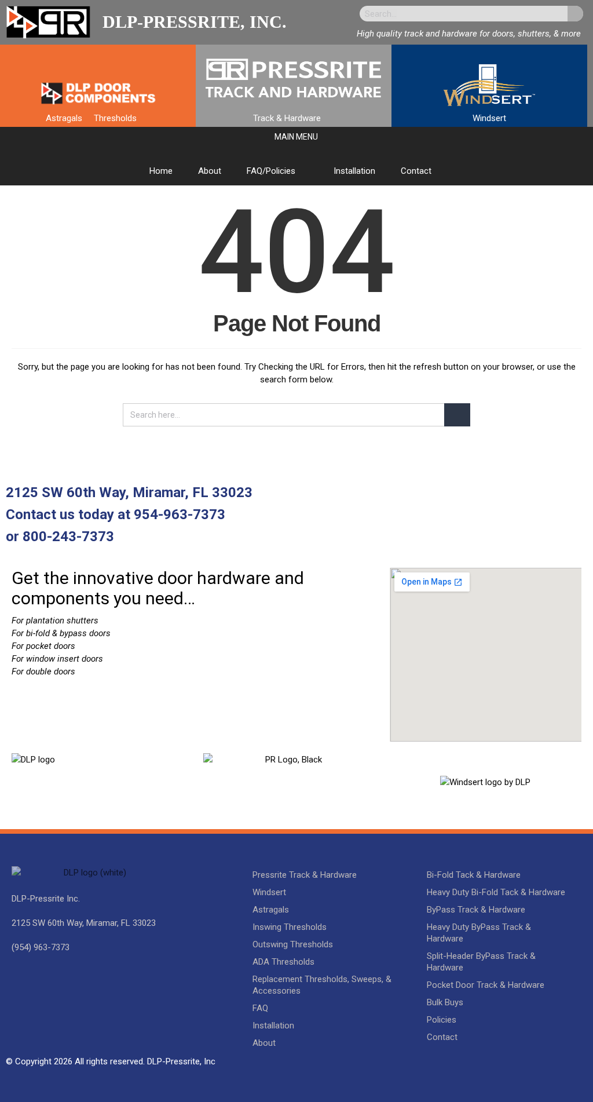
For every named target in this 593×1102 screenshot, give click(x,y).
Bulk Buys (445, 1002)
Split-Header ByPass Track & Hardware (481, 962)
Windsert (489, 118)
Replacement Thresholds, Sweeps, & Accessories (321, 985)
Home (161, 171)
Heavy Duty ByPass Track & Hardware (479, 933)
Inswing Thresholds (289, 927)
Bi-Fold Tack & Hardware (474, 875)
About (209, 171)
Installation (354, 171)
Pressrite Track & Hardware (304, 875)
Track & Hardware (287, 118)
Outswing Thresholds (292, 944)
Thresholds (115, 118)
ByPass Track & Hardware (476, 909)
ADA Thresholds (283, 962)
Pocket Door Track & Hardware (485, 985)
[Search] (575, 13)
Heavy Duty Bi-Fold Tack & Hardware (496, 892)
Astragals (64, 118)
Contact (416, 171)
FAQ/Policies (271, 171)
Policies (441, 1020)
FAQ (260, 1008)
